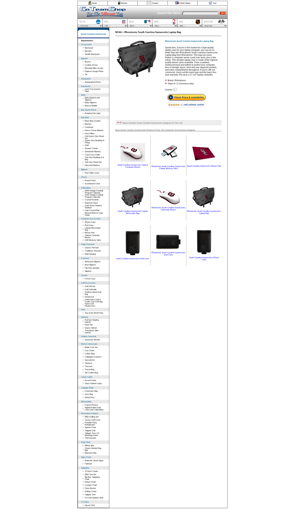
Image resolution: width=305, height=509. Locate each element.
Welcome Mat (90, 453)
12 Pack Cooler (91, 471)
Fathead (88, 464)
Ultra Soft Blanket (92, 165)
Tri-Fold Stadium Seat (94, 498)
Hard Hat (88, 325)
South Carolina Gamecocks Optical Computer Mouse (133, 166)
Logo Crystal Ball (92, 210)
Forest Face (90, 279)
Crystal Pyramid (91, 200)
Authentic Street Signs (94, 460)
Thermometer (90, 438)
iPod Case (89, 225)
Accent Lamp (90, 380)
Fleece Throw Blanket (94, 130)
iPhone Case (90, 222)
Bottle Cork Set (91, 347)
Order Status (185, 3)
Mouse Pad (89, 233)
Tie (86, 74)
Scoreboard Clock (92, 184)
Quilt (87, 145)
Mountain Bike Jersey (94, 68)
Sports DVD (90, 505)
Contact (155, 3)
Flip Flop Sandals (92, 268)
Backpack (89, 48)
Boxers (88, 62)
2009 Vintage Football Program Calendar (94, 192)
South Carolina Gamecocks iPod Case (132, 258)
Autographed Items (93, 82)
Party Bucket (90, 488)
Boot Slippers (90, 265)
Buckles (88, 51)
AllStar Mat (89, 445)
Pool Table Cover (92, 173)
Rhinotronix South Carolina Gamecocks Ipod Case (168, 254)
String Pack (90, 397)
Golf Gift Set (90, 286)
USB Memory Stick (93, 240)
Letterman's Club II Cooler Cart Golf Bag (94, 300)
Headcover (89, 297)
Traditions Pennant (93, 251)
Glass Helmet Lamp (93, 383)
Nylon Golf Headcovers (90, 305)
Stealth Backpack (92, 54)
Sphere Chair (90, 427)
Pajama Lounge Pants (94, 71)
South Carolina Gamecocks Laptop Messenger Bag (133, 212)
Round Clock (90, 180)
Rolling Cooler (91, 491)
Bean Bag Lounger (93, 121)
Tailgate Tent (90, 494)
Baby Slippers (91, 102)
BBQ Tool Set (90, 474)
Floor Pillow (89, 133)
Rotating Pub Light (92, 113)
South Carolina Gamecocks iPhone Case (204, 258)
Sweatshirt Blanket (93, 151)
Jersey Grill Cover (92, 420)
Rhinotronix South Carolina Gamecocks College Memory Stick (168, 167)
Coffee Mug (90, 354)
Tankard (88, 363)
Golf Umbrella (90, 289)
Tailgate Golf (90, 430)
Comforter (89, 127)
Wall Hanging (90, 254)
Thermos (88, 366)
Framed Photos (91, 405)
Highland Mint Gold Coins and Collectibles (94, 409)
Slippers (88, 271)
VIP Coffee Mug (91, 373)
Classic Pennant (92, 248)
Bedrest (88, 124)
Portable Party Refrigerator (91, 424)
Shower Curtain (91, 148)
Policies (124, 3)
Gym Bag (89, 394)
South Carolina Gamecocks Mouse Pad (204, 166)
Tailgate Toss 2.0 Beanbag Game (92, 434)
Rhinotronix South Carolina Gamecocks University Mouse (168, 209)
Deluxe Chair (90, 482)
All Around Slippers (93, 261)
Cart (214, 3)
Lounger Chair (91, 485)
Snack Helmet (91, 328)
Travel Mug (89, 369)
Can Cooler (89, 350)
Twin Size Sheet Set (93, 162)
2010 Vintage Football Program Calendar (94, 196)
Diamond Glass (91, 203)
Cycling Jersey (91, 65)
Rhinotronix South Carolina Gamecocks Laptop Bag (204, 212)
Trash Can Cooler (92, 155)
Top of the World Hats (94, 313)
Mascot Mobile (91, 106)
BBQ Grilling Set (91, 417)
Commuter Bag (91, 391)
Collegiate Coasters (93, 357)
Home (94, 3)
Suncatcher (90, 360)
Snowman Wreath (92, 340)
